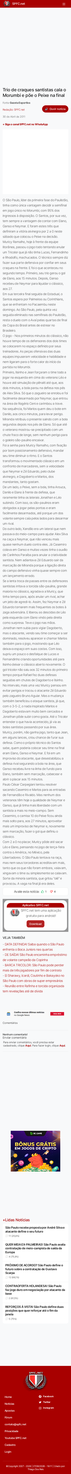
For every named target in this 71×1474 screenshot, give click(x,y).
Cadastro (10, 1444)
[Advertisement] (35, 45)
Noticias (9, 1403)
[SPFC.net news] (35, 1013)
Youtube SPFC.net (15, 1438)
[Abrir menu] (63, 3)
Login (8, 1451)
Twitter (47, 1402)
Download (35, 923)
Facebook (48, 1396)
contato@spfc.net (15, 1424)
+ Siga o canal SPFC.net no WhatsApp (25, 124)
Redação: (14, 109)
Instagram (48, 1407)
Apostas (10, 1410)
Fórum (8, 1417)
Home (8, 1397)
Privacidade (11, 1431)
